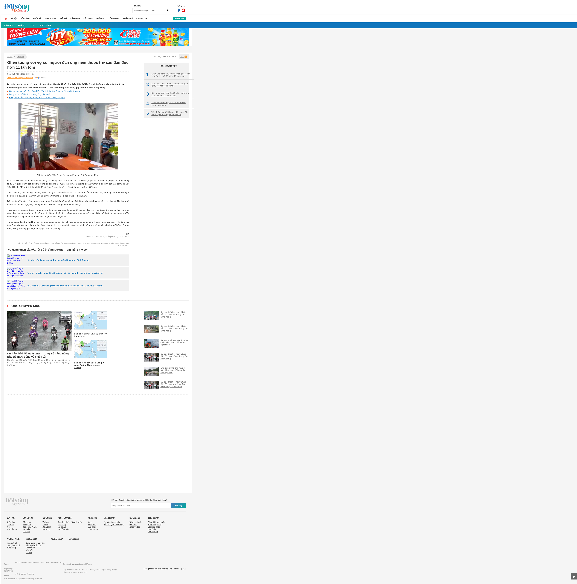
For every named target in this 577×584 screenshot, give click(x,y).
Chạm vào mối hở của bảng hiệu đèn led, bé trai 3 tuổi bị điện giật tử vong (44, 91)
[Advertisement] (166, 170)
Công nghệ (114, 18)
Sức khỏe (88, 18)
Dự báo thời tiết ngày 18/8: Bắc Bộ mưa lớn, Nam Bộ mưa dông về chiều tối (173, 384)
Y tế (8, 527)
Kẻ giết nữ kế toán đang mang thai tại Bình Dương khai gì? (37, 97)
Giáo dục (11, 522)
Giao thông (12, 529)
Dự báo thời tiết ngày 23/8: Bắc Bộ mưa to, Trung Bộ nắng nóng (173, 314)
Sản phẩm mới (13, 545)
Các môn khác (154, 527)
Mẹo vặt (29, 550)
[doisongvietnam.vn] (16, 501)
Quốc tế (37, 18)
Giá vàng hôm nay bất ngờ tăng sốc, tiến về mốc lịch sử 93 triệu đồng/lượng (168, 75)
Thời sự (20, 57)
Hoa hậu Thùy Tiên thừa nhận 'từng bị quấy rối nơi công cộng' (167, 84)
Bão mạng (27, 522)
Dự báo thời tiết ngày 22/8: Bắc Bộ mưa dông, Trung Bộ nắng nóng (174, 328)
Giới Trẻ (26, 531)
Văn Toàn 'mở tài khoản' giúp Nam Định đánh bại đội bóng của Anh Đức (167, 113)
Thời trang (93, 529)
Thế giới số (12, 543)
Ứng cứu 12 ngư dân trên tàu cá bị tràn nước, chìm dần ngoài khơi (174, 342)
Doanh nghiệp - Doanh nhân (70, 522)
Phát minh (30, 547)
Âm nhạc (92, 527)
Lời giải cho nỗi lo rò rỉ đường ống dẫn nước (30, 94)
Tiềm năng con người (35, 543)
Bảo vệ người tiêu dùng (114, 524)
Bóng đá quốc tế (154, 524)
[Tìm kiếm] (167, 10)
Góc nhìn (74, 538)
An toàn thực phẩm (112, 522)
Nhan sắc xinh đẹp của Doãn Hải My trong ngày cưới (166, 103)
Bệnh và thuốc (136, 522)
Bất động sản (63, 529)
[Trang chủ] (5, 19)
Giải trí (63, 18)
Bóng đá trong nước (156, 522)
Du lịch (29, 552)
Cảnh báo (75, 18)
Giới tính (133, 524)
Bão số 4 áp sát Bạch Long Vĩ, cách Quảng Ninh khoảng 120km (89, 365)
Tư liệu (45, 524)
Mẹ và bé (26, 529)
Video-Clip (141, 18)
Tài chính (62, 527)
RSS (182, 57)
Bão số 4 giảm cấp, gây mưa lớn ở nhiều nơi (90, 335)
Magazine (179, 18)
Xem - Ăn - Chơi (30, 527)
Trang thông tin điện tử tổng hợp (157, 568)
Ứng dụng (11, 547)
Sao (90, 522)
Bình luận (47, 527)
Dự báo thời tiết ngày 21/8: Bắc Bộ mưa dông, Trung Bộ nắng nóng (174, 356)
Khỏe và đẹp (135, 527)
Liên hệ (177, 568)
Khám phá (128, 18)
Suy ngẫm (27, 524)
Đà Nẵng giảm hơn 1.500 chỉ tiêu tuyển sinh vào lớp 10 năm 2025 (167, 94)
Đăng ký (178, 505)
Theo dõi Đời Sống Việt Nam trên (20, 78)
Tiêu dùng (62, 524)
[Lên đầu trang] (574, 576)
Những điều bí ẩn (33, 545)
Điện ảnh (92, 524)
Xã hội (14, 18)
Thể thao (100, 18)
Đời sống (25, 18)
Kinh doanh (50, 18)
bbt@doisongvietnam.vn (24, 574)
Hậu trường (153, 531)
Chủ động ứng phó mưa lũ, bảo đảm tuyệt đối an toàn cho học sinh (173, 370)
